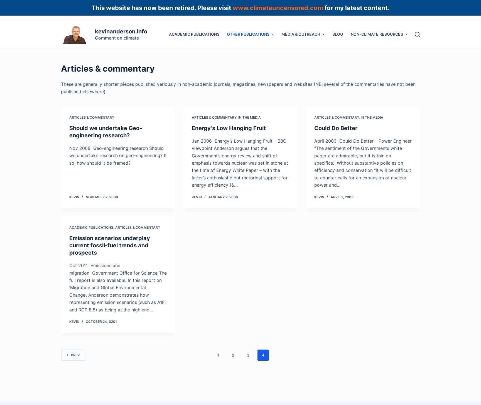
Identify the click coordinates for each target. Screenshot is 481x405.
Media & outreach (300, 34)
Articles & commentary (91, 117)
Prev (75, 355)
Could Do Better (335, 128)
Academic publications (194, 34)
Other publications (248, 34)
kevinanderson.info (121, 31)
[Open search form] (417, 34)
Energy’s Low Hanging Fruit (229, 128)
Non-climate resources (377, 34)
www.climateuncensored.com (278, 7)
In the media (249, 117)
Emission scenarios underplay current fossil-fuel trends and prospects (109, 245)
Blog (337, 34)
